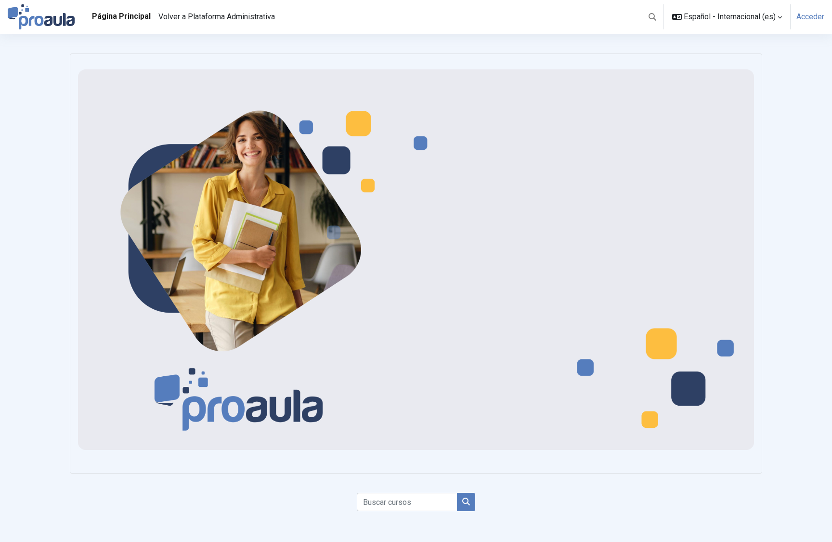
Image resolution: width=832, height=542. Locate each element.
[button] (652, 17)
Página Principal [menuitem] (121, 16)
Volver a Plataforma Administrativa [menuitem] (216, 16)
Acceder (810, 16)
